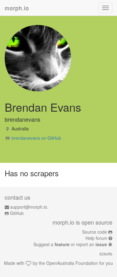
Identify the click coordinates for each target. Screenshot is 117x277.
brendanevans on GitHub (36, 138)
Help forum (96, 238)
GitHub (17, 213)
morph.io (17, 8)
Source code (94, 232)
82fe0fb (106, 253)
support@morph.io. (29, 207)
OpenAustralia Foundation (72, 263)
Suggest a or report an (70, 244)
